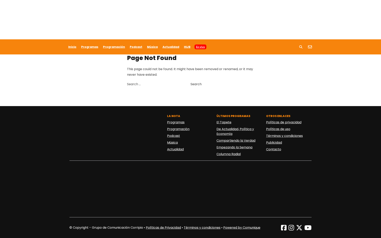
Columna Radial (228, 154)
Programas (89, 47)
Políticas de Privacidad (163, 227)
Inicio (72, 47)
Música (152, 47)
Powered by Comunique (241, 227)
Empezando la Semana (234, 147)
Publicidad (274, 142)
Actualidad (171, 47)
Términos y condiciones (284, 136)
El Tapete (223, 122)
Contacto (273, 149)
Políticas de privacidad (283, 122)
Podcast (136, 47)
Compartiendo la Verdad (235, 140)
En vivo (200, 46)
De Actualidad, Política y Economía (235, 131)
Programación (114, 47)
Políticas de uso (278, 129)
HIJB (187, 47)
